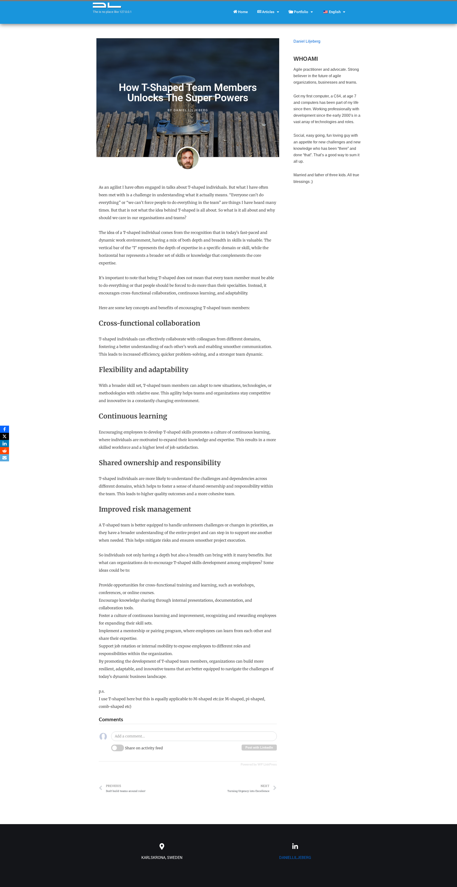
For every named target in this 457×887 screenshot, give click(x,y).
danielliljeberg (295, 857)
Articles (268, 12)
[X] (4, 436)
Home (243, 12)
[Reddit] (4, 450)
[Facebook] (4, 429)
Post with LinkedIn (259, 747)
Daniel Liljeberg (306, 41)
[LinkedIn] (4, 443)
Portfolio (301, 12)
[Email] (4, 457)
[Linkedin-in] (295, 846)
